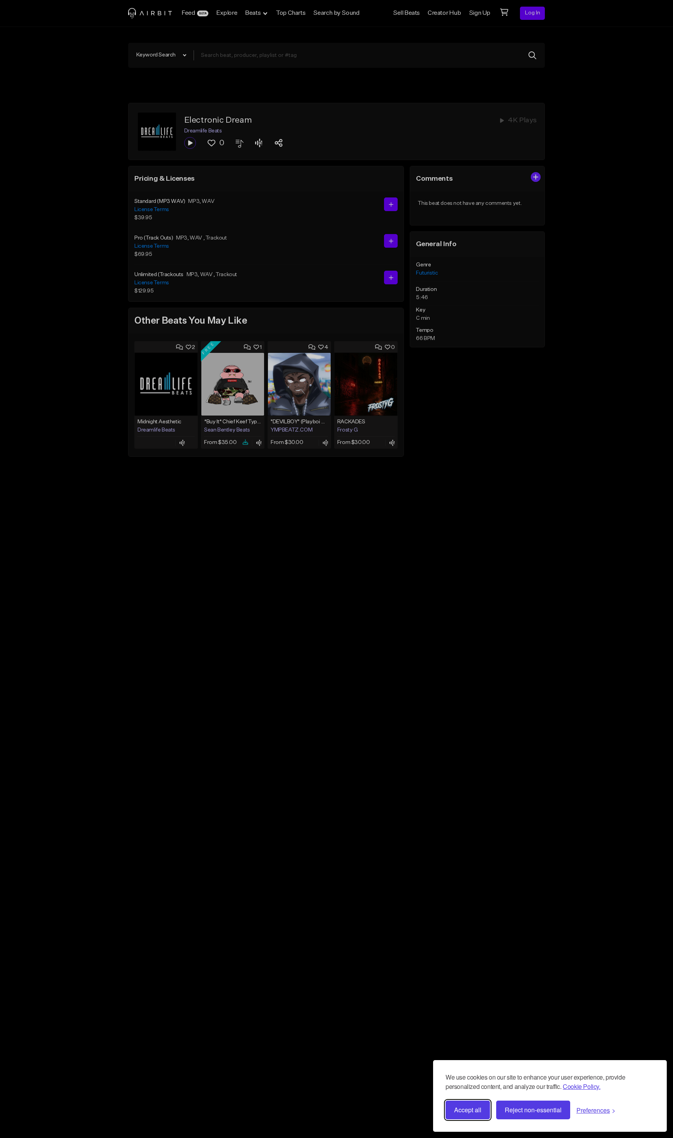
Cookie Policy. (581, 1086)
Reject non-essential (533, 1109)
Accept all (467, 1109)
